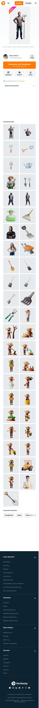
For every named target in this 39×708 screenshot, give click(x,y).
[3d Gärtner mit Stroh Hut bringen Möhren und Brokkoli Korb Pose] (11, 598)
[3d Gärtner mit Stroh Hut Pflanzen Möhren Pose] (11, 615)
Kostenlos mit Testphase (19, 65)
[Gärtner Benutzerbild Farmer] (11, 299)
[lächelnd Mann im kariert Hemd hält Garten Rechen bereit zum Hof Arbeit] (11, 149)
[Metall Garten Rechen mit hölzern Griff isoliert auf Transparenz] (11, 315)
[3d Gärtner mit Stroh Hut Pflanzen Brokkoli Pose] (11, 698)
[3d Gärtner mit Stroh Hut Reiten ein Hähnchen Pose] (11, 632)
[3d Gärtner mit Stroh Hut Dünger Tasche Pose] (11, 682)
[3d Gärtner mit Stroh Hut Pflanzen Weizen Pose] (11, 548)
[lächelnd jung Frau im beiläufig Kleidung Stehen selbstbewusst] (11, 365)
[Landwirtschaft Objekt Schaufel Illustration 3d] (11, 399)
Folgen (32, 58)
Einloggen (28, 3)
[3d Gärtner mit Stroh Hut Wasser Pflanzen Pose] (11, 582)
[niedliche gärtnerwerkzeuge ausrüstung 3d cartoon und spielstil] (11, 482)
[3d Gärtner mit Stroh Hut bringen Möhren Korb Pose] (11, 665)
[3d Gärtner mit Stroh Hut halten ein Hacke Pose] (11, 565)
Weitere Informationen (12, 86)
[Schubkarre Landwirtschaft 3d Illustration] (11, 382)
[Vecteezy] (3, 3)
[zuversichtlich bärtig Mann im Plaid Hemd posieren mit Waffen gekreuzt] (11, 332)
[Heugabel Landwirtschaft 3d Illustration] (11, 349)
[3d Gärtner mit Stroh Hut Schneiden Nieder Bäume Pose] (11, 532)
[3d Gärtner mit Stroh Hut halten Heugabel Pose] (11, 648)
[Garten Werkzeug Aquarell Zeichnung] (11, 249)
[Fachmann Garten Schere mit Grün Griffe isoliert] (11, 498)
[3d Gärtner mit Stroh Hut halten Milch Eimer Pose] (11, 515)
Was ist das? (21, 81)
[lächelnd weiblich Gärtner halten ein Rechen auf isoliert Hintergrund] (11, 232)
